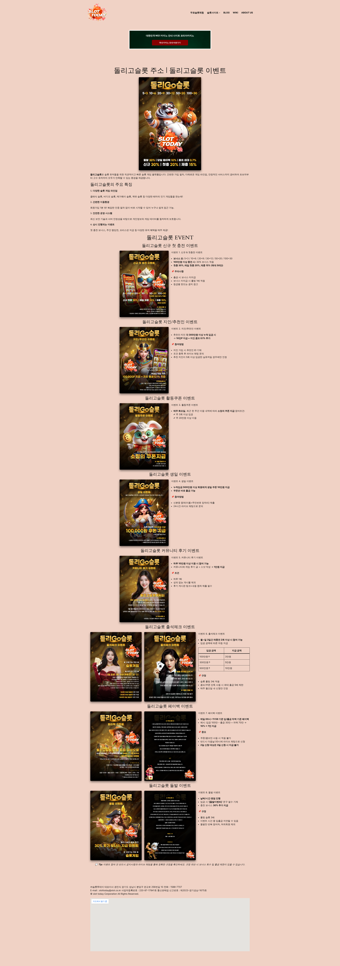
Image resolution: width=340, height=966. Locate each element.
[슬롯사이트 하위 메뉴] (219, 12)
